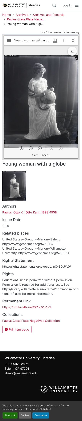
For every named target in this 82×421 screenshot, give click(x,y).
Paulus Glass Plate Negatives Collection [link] (26, 19)
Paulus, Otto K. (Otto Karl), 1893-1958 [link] (29, 212)
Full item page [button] (18, 329)
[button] (27, 5)
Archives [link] (22, 15)
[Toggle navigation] (77, 5)
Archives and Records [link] (48, 15)
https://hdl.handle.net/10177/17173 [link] (26, 307)
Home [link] (6, 15)
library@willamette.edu (21, 373)
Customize (41, 415)
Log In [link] (67, 5)
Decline (25, 415)
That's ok (10, 415)
